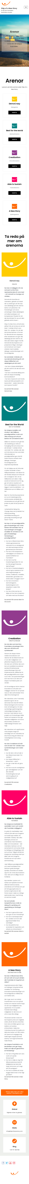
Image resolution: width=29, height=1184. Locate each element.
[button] (14, 112)
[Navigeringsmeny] (26, 7)
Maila (14, 1128)
